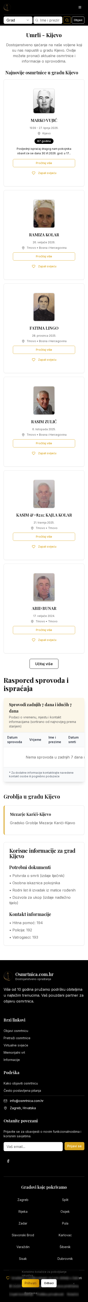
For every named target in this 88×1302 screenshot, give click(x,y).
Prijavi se (74, 1146)
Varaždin (23, 1247)
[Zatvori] (74, 1283)
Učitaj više (44, 664)
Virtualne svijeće (16, 1045)
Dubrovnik (65, 1259)
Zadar (23, 1223)
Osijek (65, 1211)
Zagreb (22, 1200)
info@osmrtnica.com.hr (27, 1101)
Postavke (31, 1293)
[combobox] (18, 20)
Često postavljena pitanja (22, 1090)
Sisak (23, 1259)
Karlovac (65, 1235)
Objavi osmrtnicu (16, 1031)
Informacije (12, 1060)
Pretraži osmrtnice (17, 1038)
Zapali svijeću (47, 173)
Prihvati (31, 1283)
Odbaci (49, 1283)
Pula (65, 1223)
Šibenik (65, 1247)
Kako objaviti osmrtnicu (21, 1083)
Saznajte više (43, 1275)
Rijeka (23, 1211)
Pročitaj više (44, 163)
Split (65, 1200)
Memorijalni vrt (14, 1052)
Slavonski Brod (23, 1235)
